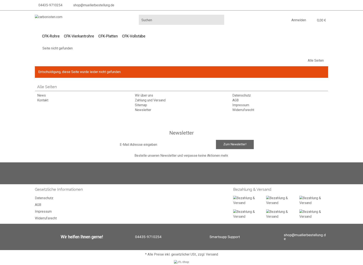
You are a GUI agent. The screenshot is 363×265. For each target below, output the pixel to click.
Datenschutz (241, 95)
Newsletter (143, 110)
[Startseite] (36, 48)
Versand (212, 254)
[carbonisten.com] (48, 17)
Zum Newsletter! (234, 144)
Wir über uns (144, 95)
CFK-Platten (108, 36)
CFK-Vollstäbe (133, 36)
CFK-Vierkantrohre (79, 36)
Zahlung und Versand (150, 100)
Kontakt (42, 100)
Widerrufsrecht (243, 110)
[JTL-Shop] (181, 262)
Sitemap (141, 105)
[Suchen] (219, 20)
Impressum (240, 105)
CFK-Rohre (51, 36)
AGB (235, 100)
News (41, 95)
